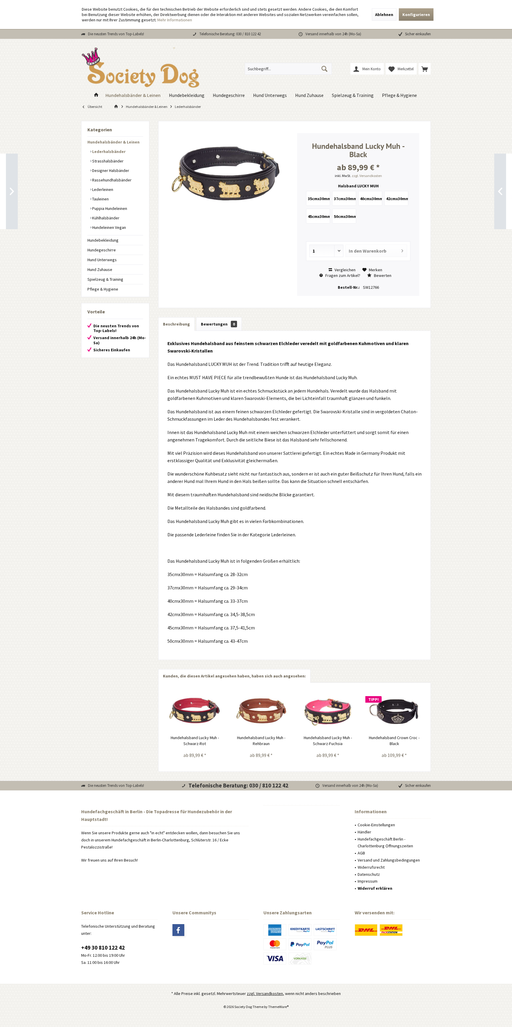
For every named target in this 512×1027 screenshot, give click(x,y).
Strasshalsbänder (107, 161)
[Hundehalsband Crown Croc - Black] (394, 711)
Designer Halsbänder (110, 170)
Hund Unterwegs (102, 259)
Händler (364, 832)
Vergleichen (345, 269)
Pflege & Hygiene (102, 289)
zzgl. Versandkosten (367, 175)
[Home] (96, 95)
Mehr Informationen (174, 20)
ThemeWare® (278, 1006)
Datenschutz (369, 874)
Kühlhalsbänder (105, 218)
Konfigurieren (416, 14)
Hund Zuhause (99, 269)
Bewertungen (218, 324)
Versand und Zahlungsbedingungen (389, 860)
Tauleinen (100, 199)
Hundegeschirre (101, 250)
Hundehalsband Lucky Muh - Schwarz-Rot (195, 740)
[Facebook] (178, 930)
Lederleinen (102, 189)
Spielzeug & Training (105, 279)
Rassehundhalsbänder (111, 180)
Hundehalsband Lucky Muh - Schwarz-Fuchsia (328, 740)
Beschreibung (176, 324)
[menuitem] (424, 69)
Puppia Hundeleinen (109, 208)
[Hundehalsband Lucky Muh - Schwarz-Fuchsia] (328, 711)
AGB (361, 853)
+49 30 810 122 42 (103, 947)
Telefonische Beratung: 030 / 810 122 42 (230, 33)
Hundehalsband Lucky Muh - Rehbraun (261, 740)
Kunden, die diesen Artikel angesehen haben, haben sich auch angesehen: (234, 676)
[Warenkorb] (424, 69)
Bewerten (382, 275)
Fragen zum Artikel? (342, 275)
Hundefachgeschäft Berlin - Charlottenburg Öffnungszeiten (385, 842)
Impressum (367, 881)
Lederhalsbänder (108, 151)
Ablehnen (384, 14)
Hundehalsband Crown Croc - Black (394, 740)
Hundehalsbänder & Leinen (113, 142)
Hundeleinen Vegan (108, 227)
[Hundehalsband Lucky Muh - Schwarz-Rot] (195, 711)
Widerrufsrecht (371, 867)
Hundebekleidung (103, 240)
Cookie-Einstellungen (376, 824)
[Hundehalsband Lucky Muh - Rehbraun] (261, 711)
